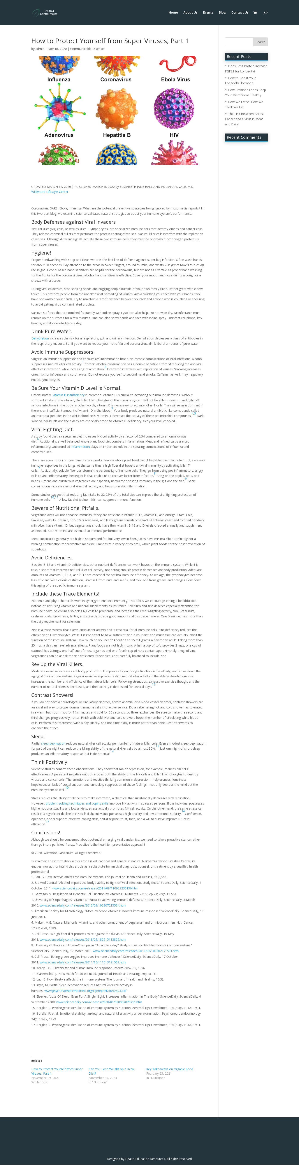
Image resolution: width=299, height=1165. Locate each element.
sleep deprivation (53, 743)
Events (208, 12)
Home (173, 12)
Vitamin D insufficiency (68, 395)
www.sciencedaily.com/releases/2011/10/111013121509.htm (83, 962)
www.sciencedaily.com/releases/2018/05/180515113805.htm (83, 939)
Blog (222, 12)
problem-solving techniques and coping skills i (78, 803)
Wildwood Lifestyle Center (49, 192)
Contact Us (239, 12)
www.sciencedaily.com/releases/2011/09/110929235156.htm (95, 888)
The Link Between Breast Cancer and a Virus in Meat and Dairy (244, 119)
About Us (190, 12)
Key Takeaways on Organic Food (169, 1069)
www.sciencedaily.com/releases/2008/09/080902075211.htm (99, 1002)
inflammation (80, 447)
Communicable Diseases (87, 49)
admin (39, 49)
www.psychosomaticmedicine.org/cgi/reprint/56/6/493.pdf (85, 991)
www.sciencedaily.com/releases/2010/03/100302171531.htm (136, 951)
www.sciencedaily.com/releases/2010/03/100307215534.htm (83, 905)
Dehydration (40, 338)
